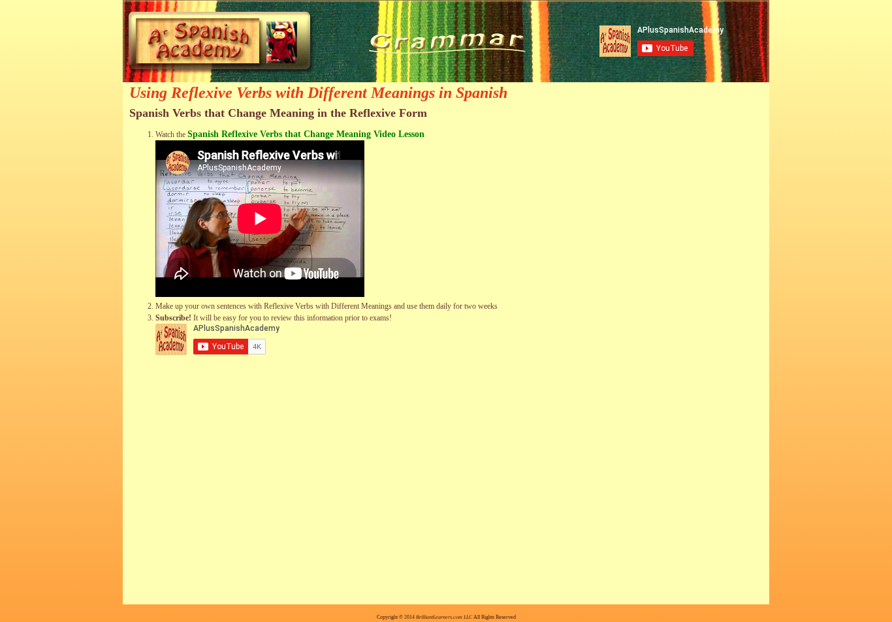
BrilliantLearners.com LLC (444, 617)
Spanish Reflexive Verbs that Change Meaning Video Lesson (305, 134)
